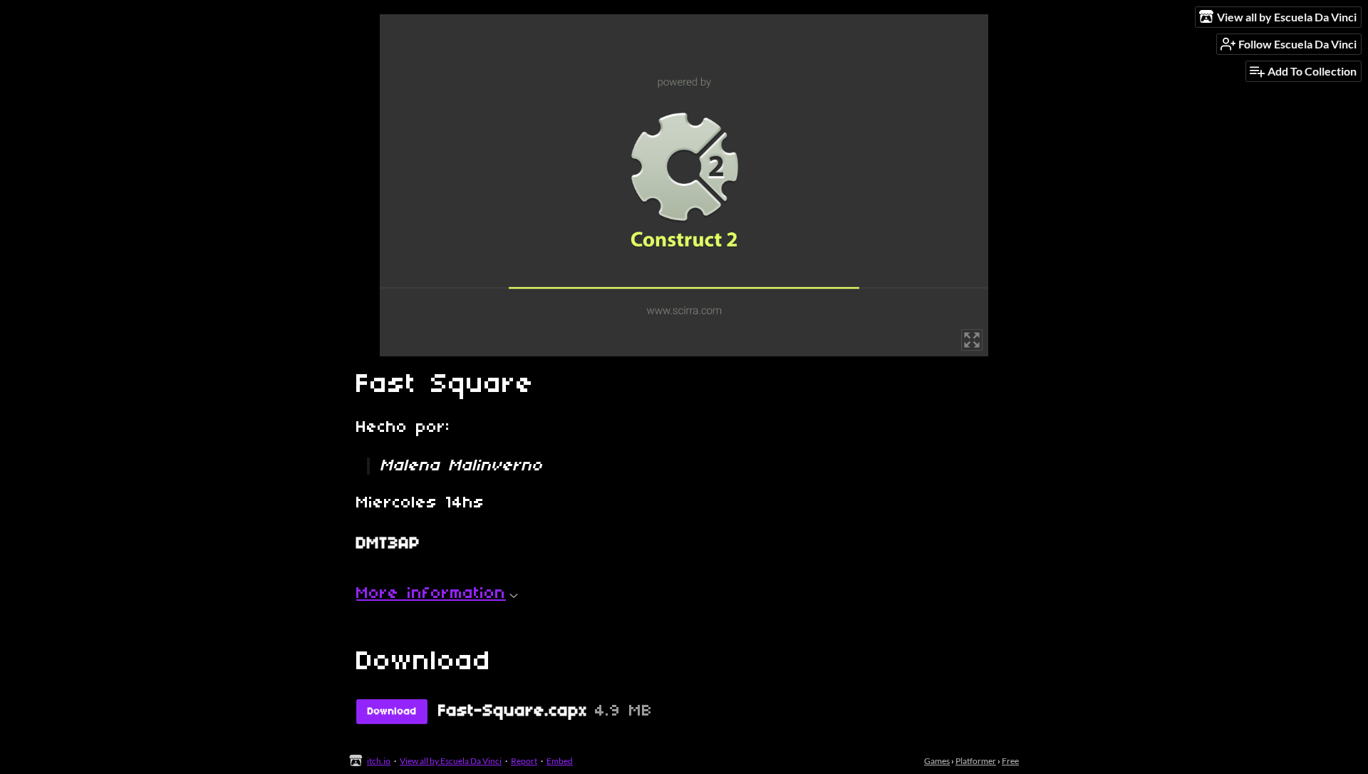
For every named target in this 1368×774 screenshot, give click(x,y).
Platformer (975, 760)
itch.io (378, 760)
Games (937, 760)
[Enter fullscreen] (972, 340)
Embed (559, 760)
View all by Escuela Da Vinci (451, 760)
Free (1010, 760)
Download (392, 711)
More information (431, 593)
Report (524, 760)
